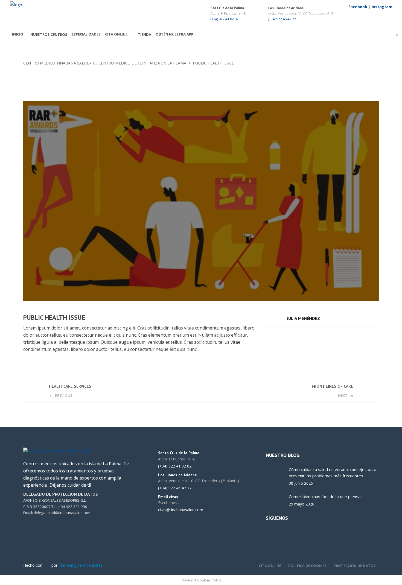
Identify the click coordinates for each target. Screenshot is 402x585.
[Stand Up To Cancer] (201, 201)
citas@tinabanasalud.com (180, 510)
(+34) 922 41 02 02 (224, 19)
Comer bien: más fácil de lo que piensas (326, 496)
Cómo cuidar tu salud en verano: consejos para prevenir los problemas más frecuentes (332, 472)
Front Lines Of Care (332, 386)
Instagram (382, 6)
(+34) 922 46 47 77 (282, 19)
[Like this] (377, 334)
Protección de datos (355, 565)
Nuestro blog (283, 455)
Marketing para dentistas (81, 565)
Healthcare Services (70, 386)
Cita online (270, 565)
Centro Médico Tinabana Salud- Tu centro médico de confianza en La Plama (104, 63)
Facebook (357, 6)
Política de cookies (307, 565)
